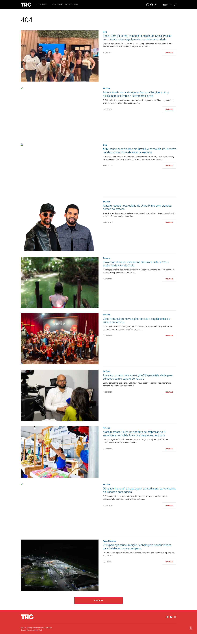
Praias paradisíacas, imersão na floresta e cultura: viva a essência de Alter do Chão (136, 263)
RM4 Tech (38, 630)
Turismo (106, 258)
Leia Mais (169, 53)
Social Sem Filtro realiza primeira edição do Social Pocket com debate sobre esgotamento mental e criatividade (137, 37)
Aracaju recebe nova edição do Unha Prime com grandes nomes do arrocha (137, 207)
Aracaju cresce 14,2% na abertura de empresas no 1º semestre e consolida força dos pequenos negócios (134, 433)
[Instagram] (147, 4)
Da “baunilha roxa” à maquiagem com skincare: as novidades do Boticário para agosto (139, 490)
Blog (105, 32)
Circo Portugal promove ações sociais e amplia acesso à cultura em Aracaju (136, 320)
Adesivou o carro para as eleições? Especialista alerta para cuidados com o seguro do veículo (137, 377)
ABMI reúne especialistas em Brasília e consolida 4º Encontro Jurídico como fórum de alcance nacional (139, 150)
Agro (105, 541)
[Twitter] (155, 4)
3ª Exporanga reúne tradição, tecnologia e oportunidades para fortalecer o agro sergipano (137, 546)
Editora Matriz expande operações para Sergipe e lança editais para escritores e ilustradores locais (136, 94)
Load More (98, 600)
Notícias (106, 88)
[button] (166, 5)
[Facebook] (151, 4)
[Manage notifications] (191, 628)
